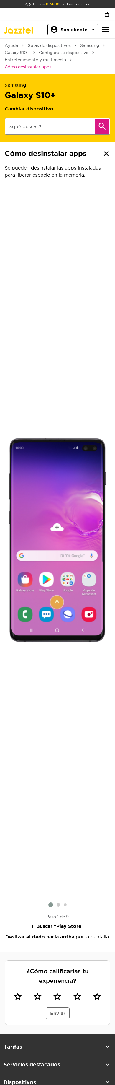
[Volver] (106, 153)
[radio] (18, 996)
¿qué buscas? (25, 126)
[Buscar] (102, 126)
